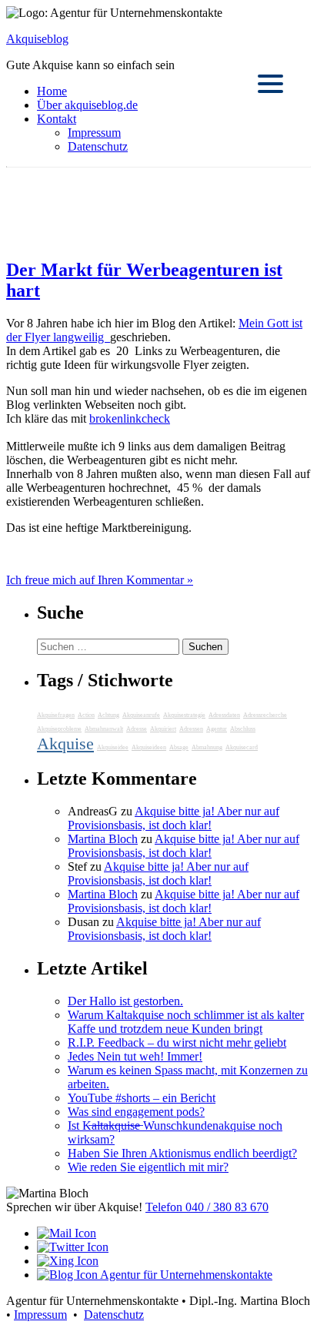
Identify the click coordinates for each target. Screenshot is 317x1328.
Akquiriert (163, 728)
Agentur (216, 728)
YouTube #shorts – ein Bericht (141, 1097)
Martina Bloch (103, 838)
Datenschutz (98, 146)
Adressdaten (224, 715)
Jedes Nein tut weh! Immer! (135, 1056)
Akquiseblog (37, 38)
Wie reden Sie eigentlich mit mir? (148, 1167)
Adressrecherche (265, 715)
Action (86, 715)
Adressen (191, 728)
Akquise (65, 743)
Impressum (94, 132)
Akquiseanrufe (141, 715)
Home (52, 91)
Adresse (136, 728)
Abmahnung (207, 747)
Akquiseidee (112, 747)
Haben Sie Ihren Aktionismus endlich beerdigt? (182, 1153)
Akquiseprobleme (59, 728)
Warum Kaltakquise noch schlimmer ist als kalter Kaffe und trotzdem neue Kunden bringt (186, 1021)
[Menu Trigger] (270, 82)
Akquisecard (241, 747)
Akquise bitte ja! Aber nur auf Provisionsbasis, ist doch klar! (173, 818)
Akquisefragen (56, 715)
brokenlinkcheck (129, 418)
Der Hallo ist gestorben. (125, 1001)
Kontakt (56, 118)
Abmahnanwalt (104, 728)
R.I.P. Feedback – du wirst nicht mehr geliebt (177, 1042)
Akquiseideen (149, 747)
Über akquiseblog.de (87, 104)
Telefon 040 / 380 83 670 (207, 1206)
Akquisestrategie (184, 715)
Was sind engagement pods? (136, 1111)
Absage (179, 747)
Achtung (108, 715)
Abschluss (242, 728)
